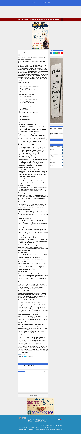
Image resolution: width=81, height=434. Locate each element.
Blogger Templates (24, 427)
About (43, 425)
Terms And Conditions (59, 425)
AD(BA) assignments (57, 147)
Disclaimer (53, 425)
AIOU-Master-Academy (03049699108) (40, 3)
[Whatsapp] (26, 356)
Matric (57, 159)
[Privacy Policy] (51, 55)
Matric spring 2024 (57, 162)
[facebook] (51, 53)
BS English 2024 (57, 150)
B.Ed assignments (57, 149)
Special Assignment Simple (58, 19)
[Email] (30, 356)
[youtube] (62, 53)
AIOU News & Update (40, 19)
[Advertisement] (40, 12)
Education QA (57, 153)
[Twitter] (25, 356)
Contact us (46, 425)
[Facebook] (23, 356)
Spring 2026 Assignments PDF (25, 19)
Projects (57, 165)
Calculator (57, 152)
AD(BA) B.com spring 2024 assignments (57, 146)
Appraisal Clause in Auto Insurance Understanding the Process (27, 365)
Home (19, 19)
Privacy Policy (50, 425)
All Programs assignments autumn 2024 (53, 141)
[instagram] (59, 53)
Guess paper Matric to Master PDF (49, 19)
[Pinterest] (28, 356)
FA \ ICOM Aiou (57, 156)
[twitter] (54, 53)
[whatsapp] (56, 53)
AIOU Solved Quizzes (33, 19)
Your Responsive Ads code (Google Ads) (33, 395)
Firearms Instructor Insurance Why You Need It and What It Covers (27, 366)
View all (46, 364)
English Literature (57, 155)
